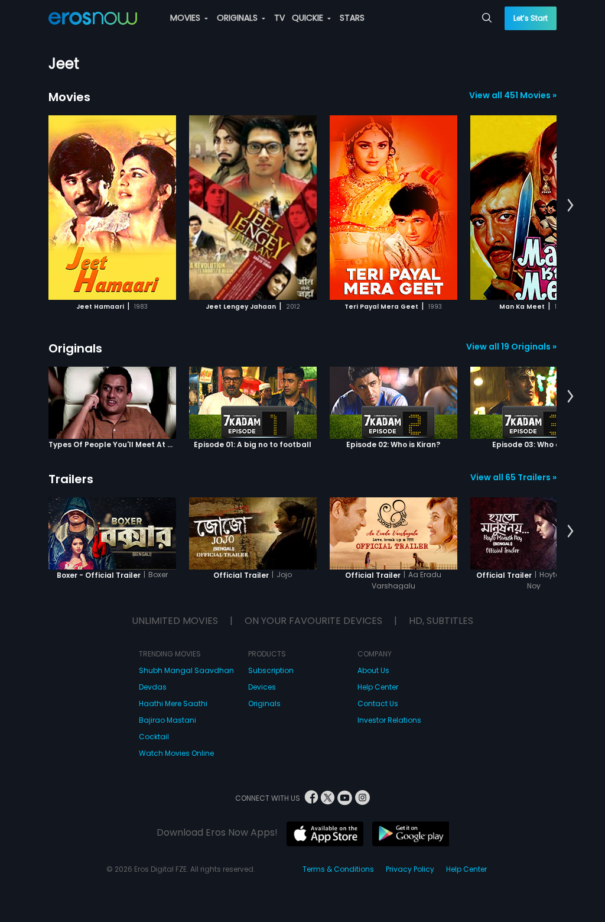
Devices (262, 687)
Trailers (70, 479)
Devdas (153, 687)
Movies (69, 97)
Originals (75, 348)
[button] (570, 206)
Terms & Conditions (338, 869)
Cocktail (154, 737)
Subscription (271, 670)
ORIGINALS (238, 18)
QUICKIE (309, 18)
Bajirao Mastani (167, 720)
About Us (373, 670)
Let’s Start (530, 18)
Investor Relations (389, 720)
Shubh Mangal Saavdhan (186, 670)
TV (279, 18)
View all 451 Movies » (513, 95)
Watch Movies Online (176, 753)
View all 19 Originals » (511, 346)
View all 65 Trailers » (513, 477)
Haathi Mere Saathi (173, 703)
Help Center (377, 687)
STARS (352, 18)
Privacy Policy (410, 869)
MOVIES (186, 18)
